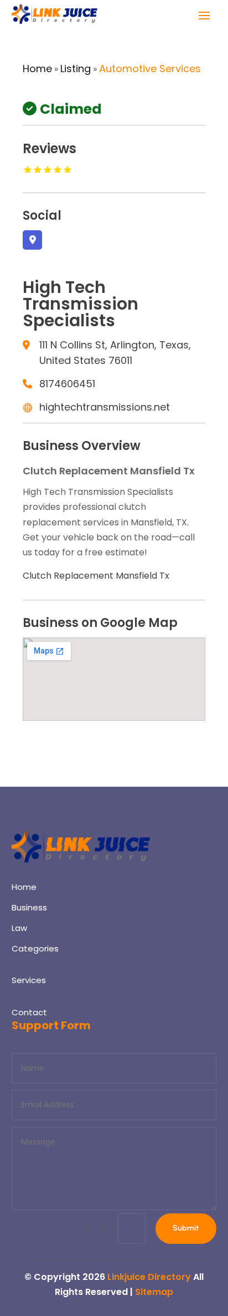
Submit (186, 1228)
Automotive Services (150, 68)
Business (29, 907)
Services (29, 980)
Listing (75, 68)
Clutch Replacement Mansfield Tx (96, 575)
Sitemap (154, 1291)
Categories (35, 948)
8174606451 (67, 384)
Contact (29, 1012)
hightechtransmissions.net (104, 407)
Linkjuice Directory (149, 1277)
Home (37, 68)
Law (19, 928)
